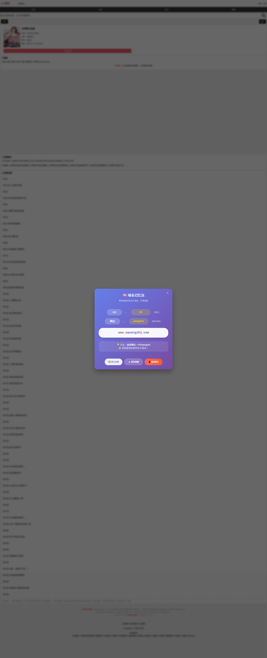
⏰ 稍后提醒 (133, 362)
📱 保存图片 (153, 362)
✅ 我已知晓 (113, 362)
